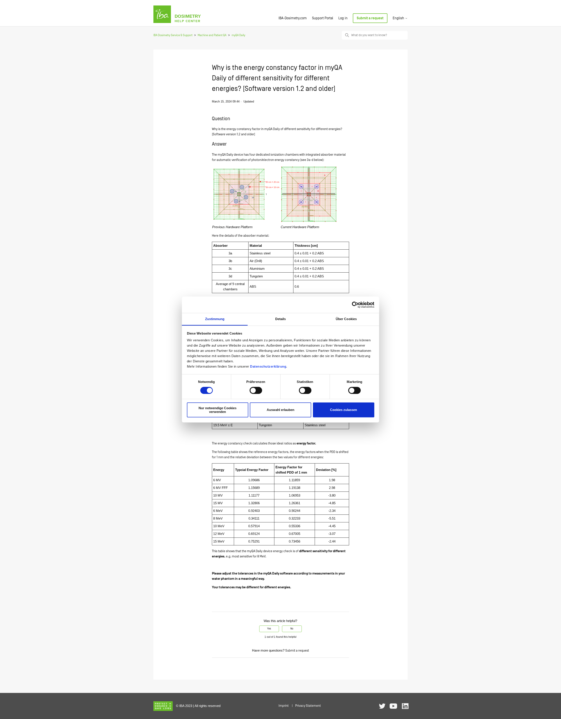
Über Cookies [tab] (346, 319)
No (291, 628)
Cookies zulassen (343, 410)
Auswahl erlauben (280, 410)
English (399, 18)
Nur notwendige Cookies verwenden (217, 410)
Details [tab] (280, 319)
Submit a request (370, 18)
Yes (269, 628)
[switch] (256, 390)
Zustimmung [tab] (215, 319)
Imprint (284, 706)
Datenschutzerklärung (268, 366)
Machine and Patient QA (212, 35)
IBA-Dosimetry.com (293, 18)
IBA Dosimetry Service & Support (172, 35)
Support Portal (322, 18)
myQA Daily (238, 35)
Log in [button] (343, 18)
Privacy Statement (308, 706)
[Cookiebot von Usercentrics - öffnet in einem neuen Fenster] (355, 304)
